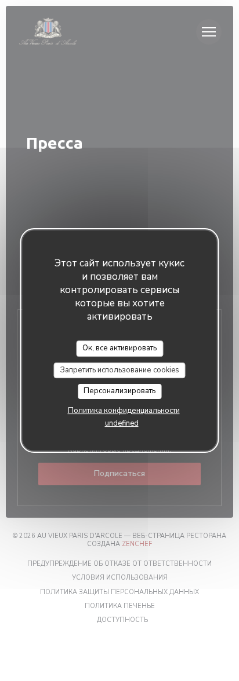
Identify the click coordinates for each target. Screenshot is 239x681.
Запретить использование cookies (119, 370)
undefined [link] (122, 423)
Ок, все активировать (119, 348)
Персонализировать (119, 391)
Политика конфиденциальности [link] (124, 410)
